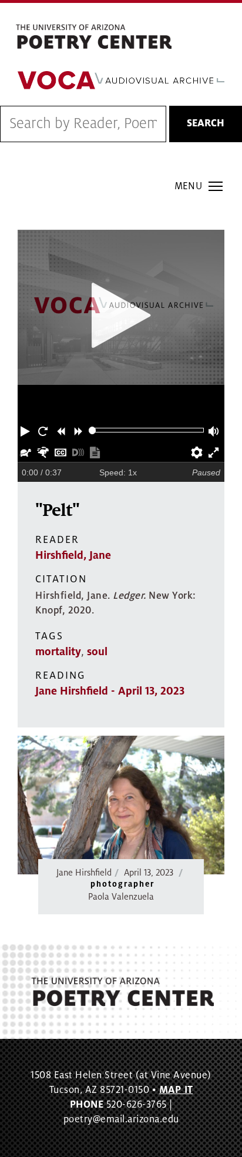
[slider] (92, 430)
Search (205, 123)
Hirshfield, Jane (73, 555)
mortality (58, 652)
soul (97, 652)
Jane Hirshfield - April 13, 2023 (109, 691)
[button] (26, 430)
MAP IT (176, 1090)
